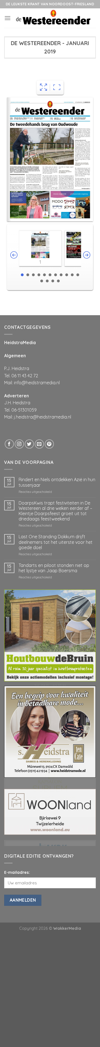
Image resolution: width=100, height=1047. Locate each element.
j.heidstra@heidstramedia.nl (42, 417)
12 (41, 281)
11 (77, 274)
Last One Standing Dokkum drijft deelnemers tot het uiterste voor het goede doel (55, 542)
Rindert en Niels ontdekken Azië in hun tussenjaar (57, 482)
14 (52, 281)
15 (58, 281)
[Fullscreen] (43, 87)
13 (47, 281)
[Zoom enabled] (56, 87)
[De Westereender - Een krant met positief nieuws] (53, 18)
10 (72, 274)
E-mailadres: (17, 872)
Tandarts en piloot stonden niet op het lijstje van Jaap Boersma (54, 568)
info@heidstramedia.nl (37, 382)
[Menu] (7, 18)
